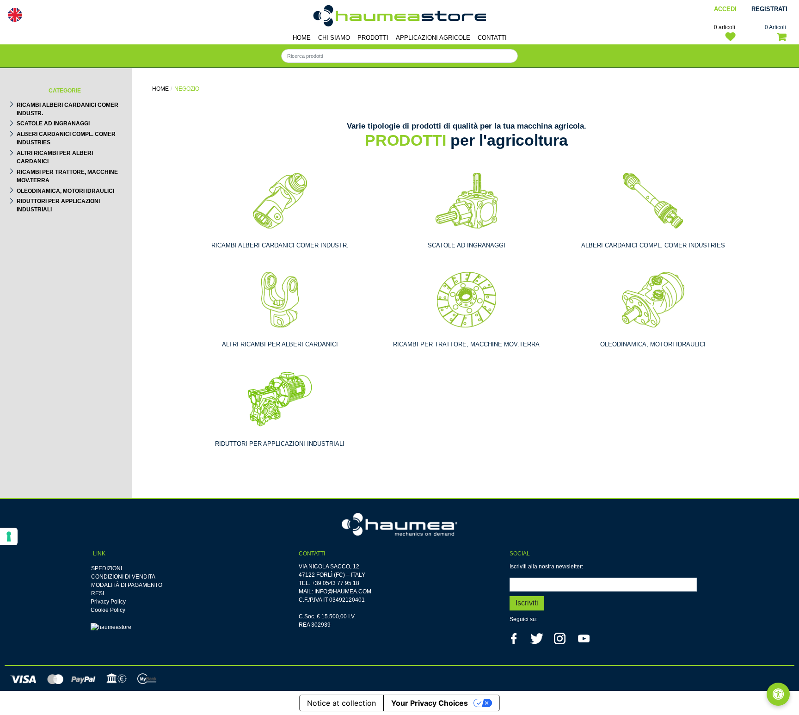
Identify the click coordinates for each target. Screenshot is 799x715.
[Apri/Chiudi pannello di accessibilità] (778, 694)
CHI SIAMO (334, 37)
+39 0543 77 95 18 (335, 583)
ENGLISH (14, 14)
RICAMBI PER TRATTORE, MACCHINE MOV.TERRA (67, 176)
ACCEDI (725, 9)
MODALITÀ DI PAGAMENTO (126, 585)
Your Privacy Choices (429, 703)
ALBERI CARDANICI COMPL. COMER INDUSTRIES (66, 138)
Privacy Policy (108, 601)
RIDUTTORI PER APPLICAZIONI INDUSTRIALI (58, 205)
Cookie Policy (108, 610)
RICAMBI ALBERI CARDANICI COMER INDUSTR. (67, 109)
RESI (97, 593)
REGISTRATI (769, 9)
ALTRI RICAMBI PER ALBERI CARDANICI (55, 157)
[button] (527, 603)
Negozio (186, 89)
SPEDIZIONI (106, 568)
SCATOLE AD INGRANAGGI (53, 123)
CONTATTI (492, 37)
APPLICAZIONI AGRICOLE (433, 37)
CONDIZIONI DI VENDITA (123, 576)
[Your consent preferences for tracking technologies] (9, 536)
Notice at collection (341, 703)
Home (160, 89)
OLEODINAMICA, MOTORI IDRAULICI (65, 191)
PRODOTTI (372, 37)
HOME (302, 37)
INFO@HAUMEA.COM (342, 591)
